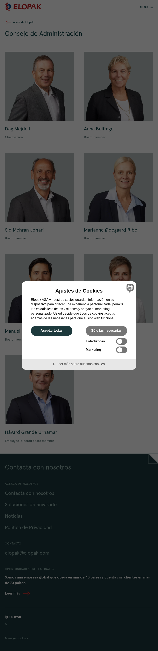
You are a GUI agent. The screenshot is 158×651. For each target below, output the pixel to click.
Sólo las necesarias (106, 330)
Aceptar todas (52, 330)
